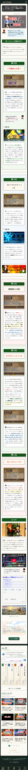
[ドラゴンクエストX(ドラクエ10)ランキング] (14, 272)
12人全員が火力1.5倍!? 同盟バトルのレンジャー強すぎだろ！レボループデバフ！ (20, 709)
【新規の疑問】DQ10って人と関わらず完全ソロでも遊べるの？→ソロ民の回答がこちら (20, 724)
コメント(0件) (24, 14)
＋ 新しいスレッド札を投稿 (14, 688)
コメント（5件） (10, 727)
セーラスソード (8, 586)
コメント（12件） (10, 742)
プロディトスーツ (8, 585)
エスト (23, 601)
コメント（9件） (23, 711)
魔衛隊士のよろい (8, 583)
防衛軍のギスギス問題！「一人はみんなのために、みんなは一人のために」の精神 (7, 709)
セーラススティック (9, 582)
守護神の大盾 (7, 580)
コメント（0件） (23, 727)
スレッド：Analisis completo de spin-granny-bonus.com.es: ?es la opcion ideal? (20, 655)
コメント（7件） (10, 711)
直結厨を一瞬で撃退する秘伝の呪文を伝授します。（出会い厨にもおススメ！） (20, 740)
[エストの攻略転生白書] (7, 2)
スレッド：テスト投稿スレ (18, 660)
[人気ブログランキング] (14, 614)
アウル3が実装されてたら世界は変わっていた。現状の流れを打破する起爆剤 (7, 740)
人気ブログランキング (14, 616)
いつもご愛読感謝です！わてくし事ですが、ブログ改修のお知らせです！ (7, 724)
